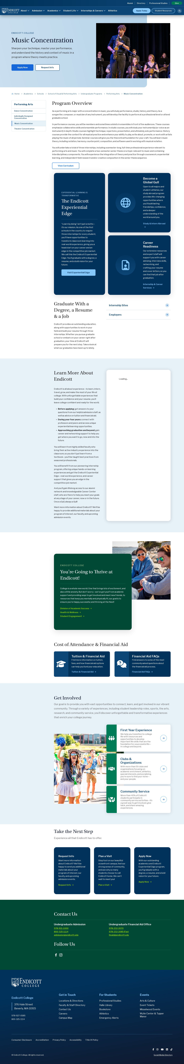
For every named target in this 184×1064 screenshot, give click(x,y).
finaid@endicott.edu (119, 935)
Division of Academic (74, 608)
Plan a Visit (103, 885)
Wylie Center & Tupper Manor (152, 1015)
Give (177, 3)
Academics (52, 10)
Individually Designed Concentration (23, 117)
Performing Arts (23, 104)
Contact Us (65, 1009)
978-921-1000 (61, 928)
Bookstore (105, 1009)
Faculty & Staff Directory (72, 1005)
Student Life (69, 10)
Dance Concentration (23, 111)
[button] (138, 305)
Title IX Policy (91, 1040)
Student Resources (163, 11)
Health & (69, 612)
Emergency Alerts (109, 1018)
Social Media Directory (163, 1055)
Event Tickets (147, 1005)
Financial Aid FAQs (141, 672)
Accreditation (42, 1040)
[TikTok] (171, 1049)
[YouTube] (162, 1049)
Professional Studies (158, 3)
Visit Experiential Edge (78, 272)
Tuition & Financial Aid (82, 672)
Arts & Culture (147, 1000)
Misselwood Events (150, 1009)
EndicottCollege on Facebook (56, 955)
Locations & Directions (71, 1000)
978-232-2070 (116, 928)
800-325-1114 (61, 932)
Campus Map (65, 1018)
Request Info (47, 67)
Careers (63, 1013)
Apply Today (141, 11)
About (24, 10)
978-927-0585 (18, 1015)
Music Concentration (24, 123)
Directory (141, 3)
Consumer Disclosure (22, 1040)
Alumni (130, 3)
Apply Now (22, 67)
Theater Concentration (24, 129)
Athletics (112, 10)
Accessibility (75, 1040)
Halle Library (105, 1005)
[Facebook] (153, 1049)
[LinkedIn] (167, 1049)
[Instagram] (157, 1049)
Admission (37, 10)
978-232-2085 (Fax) (119, 932)
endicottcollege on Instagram (61, 955)
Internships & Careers (92, 10)
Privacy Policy (59, 1040)
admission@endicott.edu (66, 935)
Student (71, 616)
